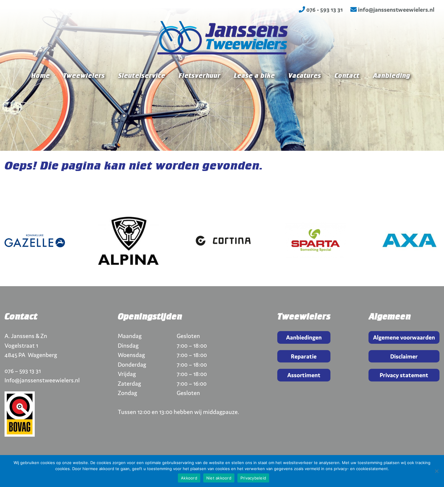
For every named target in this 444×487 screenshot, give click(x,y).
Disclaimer (404, 356)
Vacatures (304, 76)
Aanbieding (391, 76)
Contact (346, 76)
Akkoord (189, 478)
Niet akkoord (218, 478)
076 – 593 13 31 (23, 371)
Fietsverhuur (199, 76)
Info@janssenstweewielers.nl (42, 380)
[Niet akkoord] (436, 471)
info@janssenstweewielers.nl (395, 9)
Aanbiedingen (304, 337)
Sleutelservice (141, 76)
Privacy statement (404, 375)
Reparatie (304, 356)
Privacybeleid (253, 478)
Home (40, 76)
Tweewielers (84, 76)
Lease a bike (254, 76)
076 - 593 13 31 (324, 9)
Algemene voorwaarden (404, 337)
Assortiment (303, 375)
